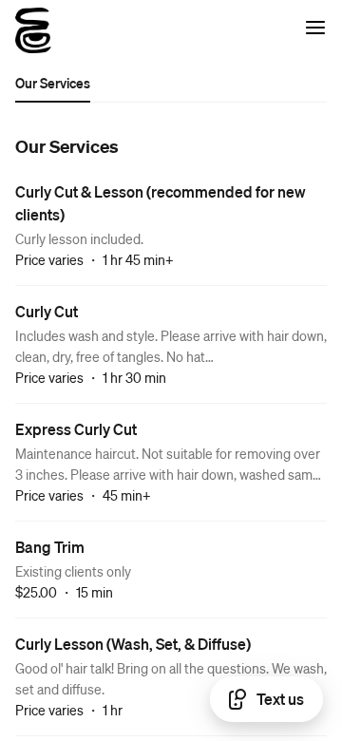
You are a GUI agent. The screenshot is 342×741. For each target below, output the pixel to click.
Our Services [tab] (52, 82)
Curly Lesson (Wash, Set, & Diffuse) (133, 644)
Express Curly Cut (76, 429)
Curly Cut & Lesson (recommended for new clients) (160, 202)
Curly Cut (46, 311)
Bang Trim (50, 547)
